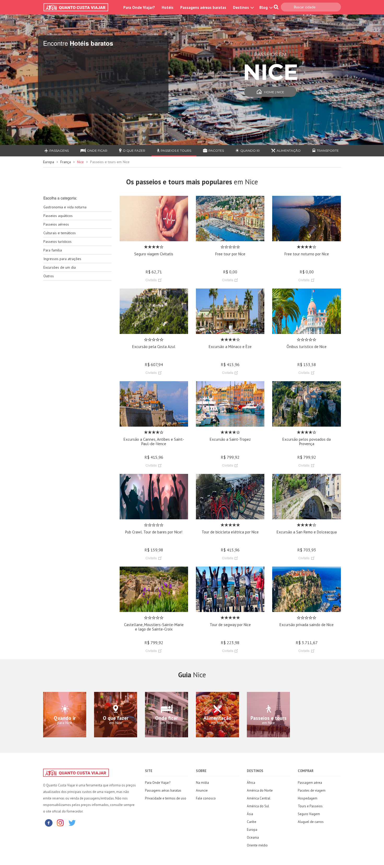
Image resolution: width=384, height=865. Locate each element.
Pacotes (216, 150)
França (65, 162)
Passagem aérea (310, 782)
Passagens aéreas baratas (203, 7)
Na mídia (202, 782)
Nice (80, 162)
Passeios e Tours (176, 150)
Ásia (250, 814)
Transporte (328, 150)
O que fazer (134, 150)
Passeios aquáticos (58, 215)
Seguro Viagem (309, 814)
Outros (48, 276)
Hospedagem (307, 798)
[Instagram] (60, 822)
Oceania (253, 837)
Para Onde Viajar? (139, 7)
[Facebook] (48, 822)
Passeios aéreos (56, 224)
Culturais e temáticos (59, 233)
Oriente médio (257, 845)
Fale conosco (206, 798)
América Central (258, 798)
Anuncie (202, 790)
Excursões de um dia (59, 267)
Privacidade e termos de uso (165, 798)
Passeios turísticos (57, 241)
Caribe (251, 822)
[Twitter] (72, 822)
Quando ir (250, 150)
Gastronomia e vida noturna (64, 207)
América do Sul (258, 806)
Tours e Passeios (310, 806)
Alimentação (289, 150)
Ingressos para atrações (62, 258)
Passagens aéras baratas (163, 790)
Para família (52, 250)
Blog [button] (264, 7)
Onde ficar (97, 150)
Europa (48, 162)
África (251, 782)
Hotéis (167, 7)
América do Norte (260, 790)
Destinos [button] (241, 7)
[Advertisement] (77, 367)
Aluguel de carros (311, 822)
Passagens (59, 150)
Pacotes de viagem (311, 790)
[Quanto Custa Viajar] (78, 7)
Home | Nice (274, 92)
